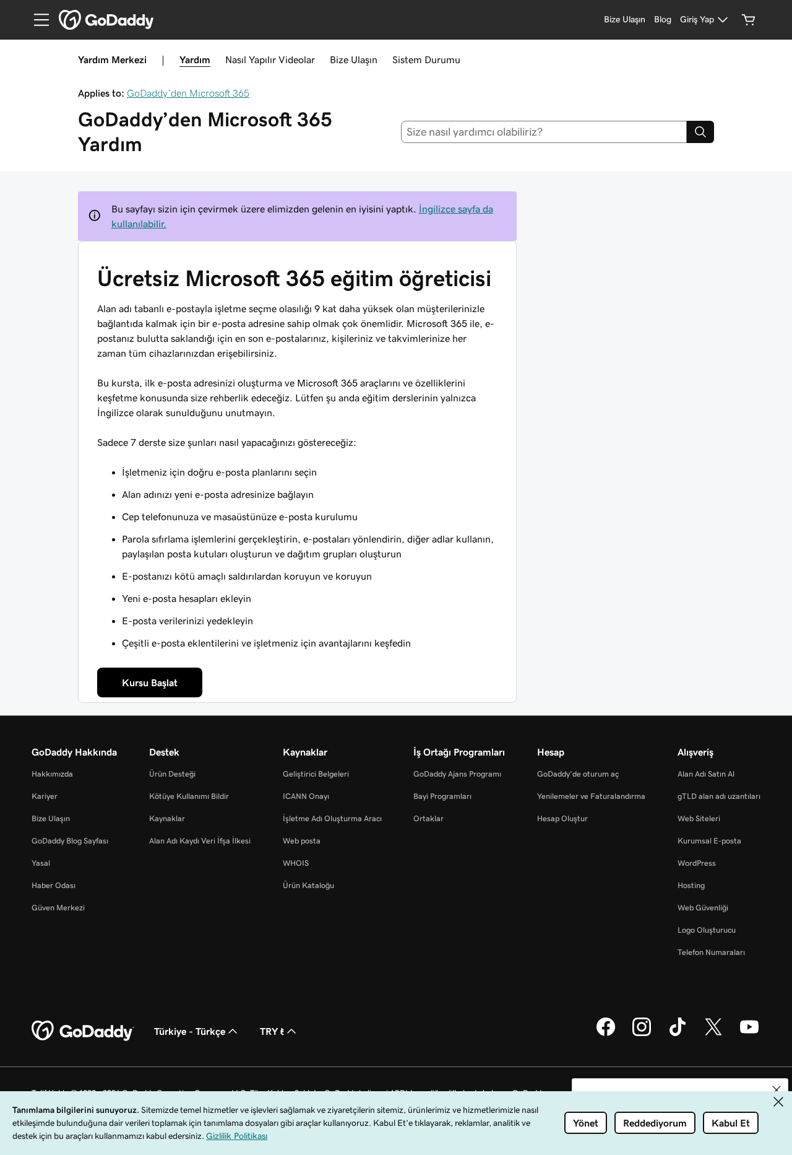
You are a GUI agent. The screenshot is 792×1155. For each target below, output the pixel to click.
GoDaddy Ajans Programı (457, 774)
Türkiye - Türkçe (189, 1031)
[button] (776, 1090)
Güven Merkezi (58, 908)
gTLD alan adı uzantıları (719, 796)
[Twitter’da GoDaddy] (713, 1034)
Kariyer (45, 796)
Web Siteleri (699, 818)
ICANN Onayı (306, 796)
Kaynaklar (167, 818)
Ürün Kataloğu (308, 885)
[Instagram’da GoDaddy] (642, 1034)
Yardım (194, 59)
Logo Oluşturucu (707, 930)
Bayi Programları (442, 796)
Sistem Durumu (426, 59)
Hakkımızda (52, 774)
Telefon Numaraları (711, 952)
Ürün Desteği (172, 774)
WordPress (697, 863)
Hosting (691, 885)
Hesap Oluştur (562, 818)
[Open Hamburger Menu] (36, 20)
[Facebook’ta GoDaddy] (606, 1034)
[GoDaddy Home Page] (83, 1031)
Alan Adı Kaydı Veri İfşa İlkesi (200, 841)
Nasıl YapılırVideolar (270, 59)
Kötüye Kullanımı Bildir (189, 796)
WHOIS (296, 863)
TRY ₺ (272, 1031)
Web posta (302, 841)
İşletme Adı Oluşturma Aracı (332, 818)
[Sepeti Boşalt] (748, 19)
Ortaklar (428, 818)
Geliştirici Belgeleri (316, 774)
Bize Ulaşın (353, 59)
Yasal (41, 863)
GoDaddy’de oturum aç (578, 774)
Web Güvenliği (703, 908)
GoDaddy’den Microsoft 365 (188, 93)
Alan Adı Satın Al (706, 774)
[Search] (700, 132)
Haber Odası (53, 885)
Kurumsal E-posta (709, 841)
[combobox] (544, 131)
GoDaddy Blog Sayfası (70, 841)
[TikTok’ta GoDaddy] (677, 1034)
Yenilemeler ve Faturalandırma (591, 796)
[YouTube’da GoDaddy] (749, 1034)
